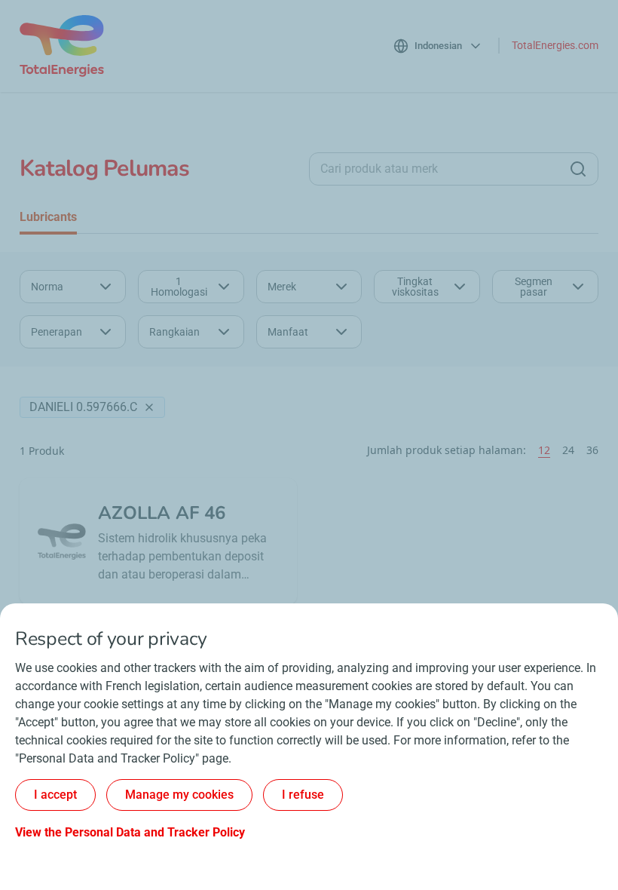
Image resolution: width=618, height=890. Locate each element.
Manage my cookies (179, 794)
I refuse (303, 794)
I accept (55, 794)
